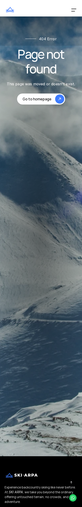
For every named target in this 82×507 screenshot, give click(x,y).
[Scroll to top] (71, 482)
